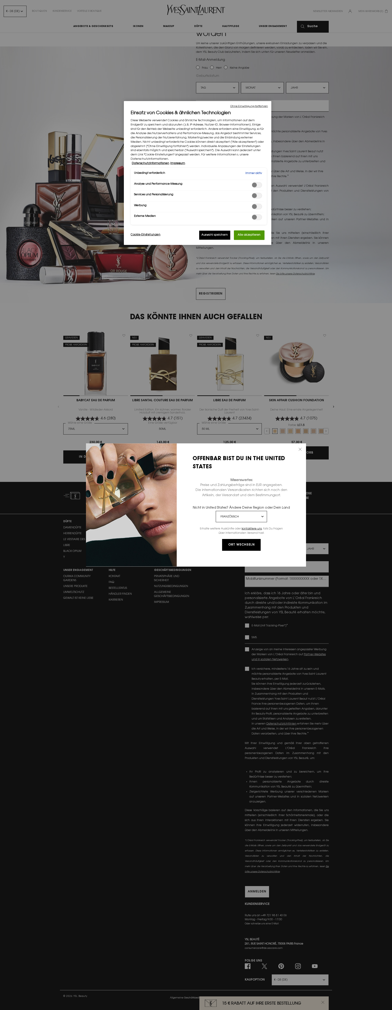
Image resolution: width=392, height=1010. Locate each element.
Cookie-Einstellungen (145, 235)
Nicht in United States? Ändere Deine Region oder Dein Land (241, 508)
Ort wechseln (241, 544)
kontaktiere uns (252, 528)
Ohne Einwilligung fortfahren (249, 106)
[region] (197, 173)
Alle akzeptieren (249, 235)
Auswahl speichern (214, 235)
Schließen (300, 449)
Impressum (177, 163)
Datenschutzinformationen (150, 163)
